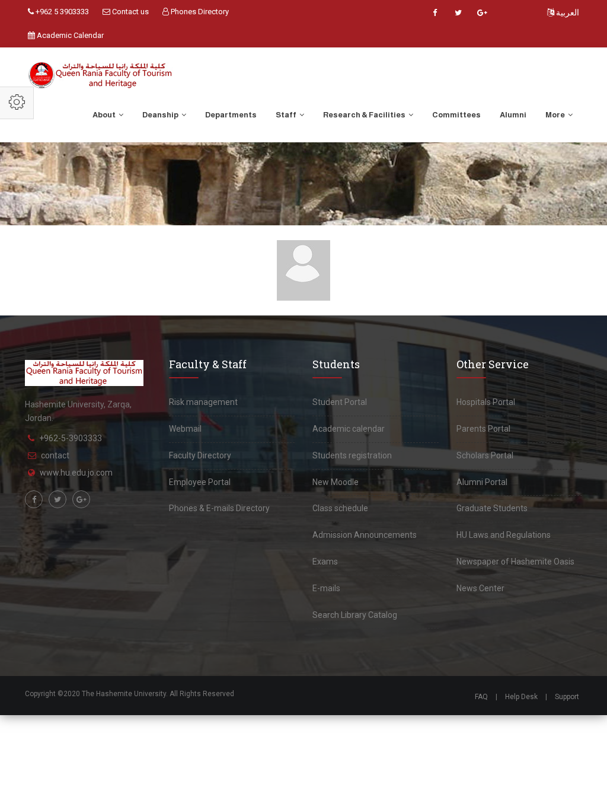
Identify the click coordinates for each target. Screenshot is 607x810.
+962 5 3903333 (61, 11)
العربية (566, 12)
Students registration (352, 455)
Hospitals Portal (485, 402)
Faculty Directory (200, 455)
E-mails (326, 588)
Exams (325, 561)
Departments (231, 114)
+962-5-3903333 (70, 438)
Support (567, 697)
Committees (456, 114)
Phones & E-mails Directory (219, 508)
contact (55, 455)
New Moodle (335, 482)
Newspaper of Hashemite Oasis (515, 561)
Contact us (129, 11)
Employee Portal (200, 482)
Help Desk (521, 697)
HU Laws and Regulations (503, 535)
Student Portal (339, 402)
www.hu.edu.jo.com (76, 472)
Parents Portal (483, 428)
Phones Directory (199, 11)
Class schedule (340, 508)
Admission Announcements (364, 535)
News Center (480, 588)
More (555, 114)
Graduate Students (492, 508)
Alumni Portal (481, 482)
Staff (287, 114)
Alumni (513, 114)
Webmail (185, 428)
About (104, 114)
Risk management (203, 402)
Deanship (161, 114)
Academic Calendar (69, 35)
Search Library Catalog (354, 615)
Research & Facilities (365, 114)
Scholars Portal (484, 455)
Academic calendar (348, 428)
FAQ (481, 697)
